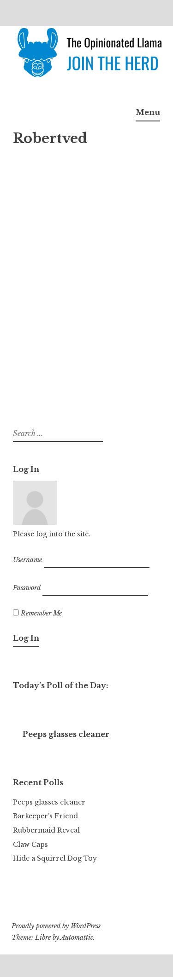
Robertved (132, 241)
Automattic (76, 937)
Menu (148, 112)
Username (27, 559)
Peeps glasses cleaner (49, 802)
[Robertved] (70, 148)
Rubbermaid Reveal (46, 830)
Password (27, 588)
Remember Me (40, 613)
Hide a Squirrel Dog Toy (55, 858)
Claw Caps (30, 844)
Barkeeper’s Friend (45, 816)
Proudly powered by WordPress (56, 926)
